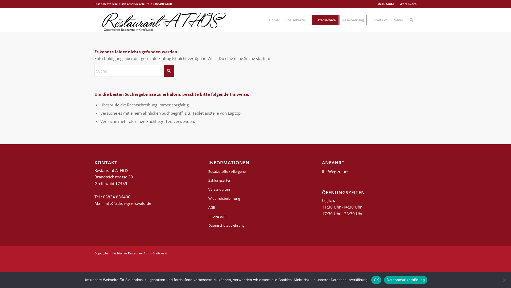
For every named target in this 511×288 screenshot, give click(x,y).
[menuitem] (386, 4)
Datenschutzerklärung (406, 280)
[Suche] (411, 20)
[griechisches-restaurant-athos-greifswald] (163, 20)
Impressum (217, 216)
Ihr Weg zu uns (335, 171)
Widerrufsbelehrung (224, 198)
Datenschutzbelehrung (226, 225)
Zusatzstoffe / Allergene (227, 171)
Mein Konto (385, 4)
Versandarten (219, 189)
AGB (211, 207)
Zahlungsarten (219, 180)
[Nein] (504, 280)
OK (376, 280)
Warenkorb (408, 4)
